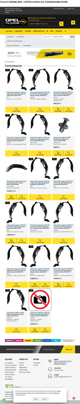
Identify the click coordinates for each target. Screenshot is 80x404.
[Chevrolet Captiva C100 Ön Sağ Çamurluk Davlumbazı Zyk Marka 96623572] (16, 79)
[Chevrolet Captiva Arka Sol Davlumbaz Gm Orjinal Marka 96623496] (16, 168)
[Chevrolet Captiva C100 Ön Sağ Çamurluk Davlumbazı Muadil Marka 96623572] (16, 124)
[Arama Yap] (61, 24)
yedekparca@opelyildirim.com (63, 377)
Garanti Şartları (10, 368)
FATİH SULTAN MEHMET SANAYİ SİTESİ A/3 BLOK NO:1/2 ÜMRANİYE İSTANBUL (63, 362)
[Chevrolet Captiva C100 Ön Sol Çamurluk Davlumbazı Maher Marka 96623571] (40, 256)
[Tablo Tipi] (73, 37)
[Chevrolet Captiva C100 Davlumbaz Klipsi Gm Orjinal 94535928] (63, 124)
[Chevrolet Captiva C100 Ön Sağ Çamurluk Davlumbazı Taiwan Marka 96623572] (40, 299)
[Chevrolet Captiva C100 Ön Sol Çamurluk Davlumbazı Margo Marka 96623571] (40, 79)
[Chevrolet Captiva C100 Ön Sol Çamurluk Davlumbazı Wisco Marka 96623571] (63, 79)
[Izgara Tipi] (71, 37)
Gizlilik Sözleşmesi (11, 365)
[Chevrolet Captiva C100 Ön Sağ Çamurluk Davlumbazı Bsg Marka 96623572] (40, 168)
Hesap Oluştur (59, 8)
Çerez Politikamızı (54, 393)
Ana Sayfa (9, 31)
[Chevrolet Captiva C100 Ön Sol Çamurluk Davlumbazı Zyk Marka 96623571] (63, 168)
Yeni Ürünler (9, 379)
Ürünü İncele (16, 111)
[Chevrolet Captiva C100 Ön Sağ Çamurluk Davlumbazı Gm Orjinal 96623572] (40, 124)
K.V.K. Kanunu (9, 363)
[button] (47, 36)
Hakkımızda (36, 363)
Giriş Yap (70, 8)
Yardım (21, 363)
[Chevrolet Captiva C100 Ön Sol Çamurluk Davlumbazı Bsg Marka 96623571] (16, 212)
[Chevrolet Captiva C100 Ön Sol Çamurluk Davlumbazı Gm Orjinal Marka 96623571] (40, 212)
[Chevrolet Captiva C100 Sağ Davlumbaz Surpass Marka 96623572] (16, 299)
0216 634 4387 (58, 370)
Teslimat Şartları (10, 370)
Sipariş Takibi (23, 370)
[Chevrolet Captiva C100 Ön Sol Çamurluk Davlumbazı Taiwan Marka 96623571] (63, 212)
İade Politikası (9, 372)
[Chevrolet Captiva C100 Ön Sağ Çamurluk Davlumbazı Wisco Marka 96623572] (16, 256)
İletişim (35, 365)
